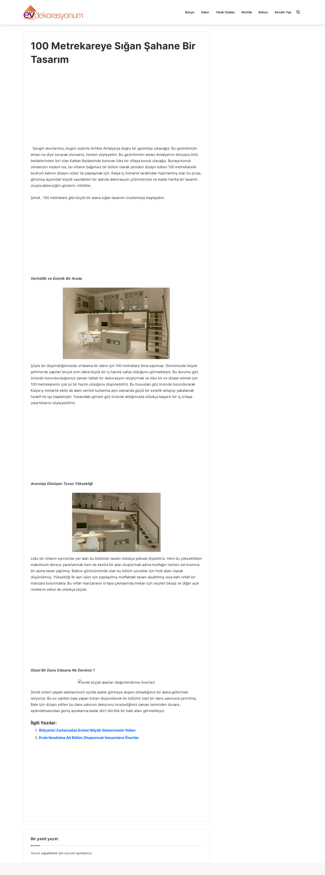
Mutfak (246, 12)
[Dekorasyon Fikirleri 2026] (53, 12)
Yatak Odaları (225, 12)
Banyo (189, 12)
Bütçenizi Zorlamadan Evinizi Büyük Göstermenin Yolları (87, 730)
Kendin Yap (283, 12)
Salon (205, 12)
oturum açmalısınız (78, 853)
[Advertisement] (116, 110)
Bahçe (263, 12)
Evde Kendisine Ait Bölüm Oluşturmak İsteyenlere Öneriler (89, 737)
